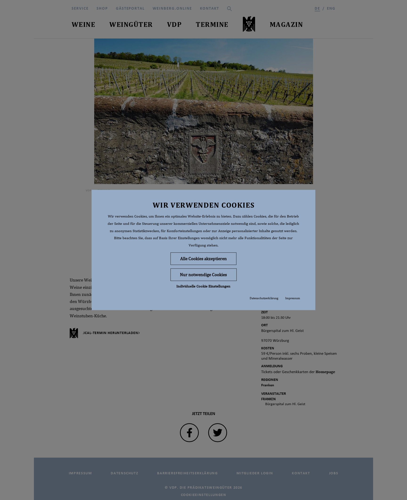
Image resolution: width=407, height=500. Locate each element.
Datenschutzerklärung (264, 298)
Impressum (292, 298)
